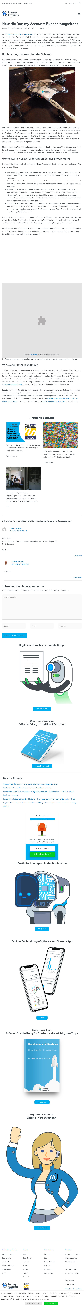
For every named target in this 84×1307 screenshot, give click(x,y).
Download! (42, 1102)
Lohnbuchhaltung (8, 1266)
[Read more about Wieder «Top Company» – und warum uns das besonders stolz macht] (23, 432)
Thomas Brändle (18, 562)
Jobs (45, 1258)
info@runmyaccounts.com (12, 384)
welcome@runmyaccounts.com (23, 3)
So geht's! (42, 929)
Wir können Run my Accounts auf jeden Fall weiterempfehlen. (27, 788)
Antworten (78, 556)
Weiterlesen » (11, 456)
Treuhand (5, 1262)
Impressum (48, 1269)
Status (25, 1266)
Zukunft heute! (42, 709)
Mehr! (42, 1018)
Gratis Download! (42, 766)
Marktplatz (47, 1266)
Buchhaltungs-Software (11, 28)
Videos (25, 1273)
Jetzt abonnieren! (42, 854)
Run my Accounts (28, 28)
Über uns (68, 3)
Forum (25, 1269)
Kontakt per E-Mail (71, 1273)
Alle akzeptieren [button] (51, 1303)
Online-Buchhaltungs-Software (54, 401)
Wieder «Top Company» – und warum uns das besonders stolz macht (30, 784)
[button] (79, 3)
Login (74, 3)
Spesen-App (6, 1269)
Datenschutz (48, 1273)
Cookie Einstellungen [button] (33, 1303)
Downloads (27, 1258)
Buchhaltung (6, 1258)
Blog (24, 1254)
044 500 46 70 (7, 3)
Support (26, 1262)
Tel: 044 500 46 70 (71, 1269)
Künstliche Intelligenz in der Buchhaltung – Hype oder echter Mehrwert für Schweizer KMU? (39, 799)
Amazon (28, 34)
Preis (3, 1273)
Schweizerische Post (13, 34)
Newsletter (27, 1277)
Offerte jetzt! (42, 1228)
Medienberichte (49, 1262)
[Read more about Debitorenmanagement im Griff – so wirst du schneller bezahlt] (60, 435)
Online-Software (7, 1254)
